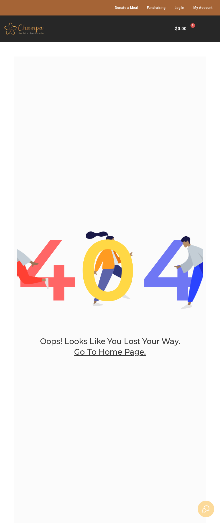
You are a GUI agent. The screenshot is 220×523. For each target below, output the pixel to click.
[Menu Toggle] (214, 28)
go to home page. (110, 352)
